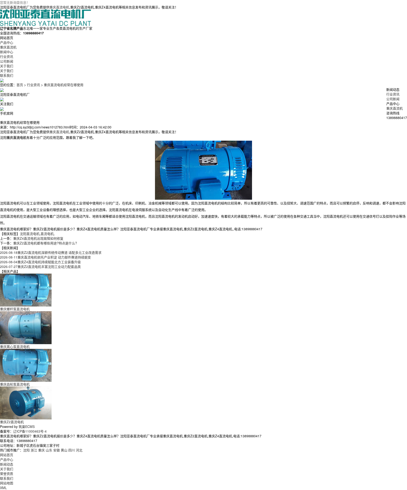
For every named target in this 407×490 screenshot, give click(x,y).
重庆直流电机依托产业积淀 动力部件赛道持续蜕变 (45, 257)
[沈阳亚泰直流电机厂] (45, 17)
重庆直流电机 (59, 7)
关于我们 (6, 468)
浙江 (34, 450)
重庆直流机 (394, 108)
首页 (19, 84)
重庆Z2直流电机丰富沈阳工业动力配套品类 (40, 266)
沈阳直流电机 (30, 233)
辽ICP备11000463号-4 (30, 431)
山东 (49, 450)
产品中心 (6, 459)
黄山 (64, 450)
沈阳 (26, 450)
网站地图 (6, 483)
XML (3, 487)
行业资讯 (33, 84)
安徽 (56, 450)
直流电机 (47, 233)
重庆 (41, 450)
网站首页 (6, 454)
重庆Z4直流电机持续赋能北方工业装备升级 (40, 261)
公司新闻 (392, 98)
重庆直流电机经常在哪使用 (63, 84)
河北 (79, 450)
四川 (71, 450)
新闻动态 (6, 464)
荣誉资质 (6, 473)
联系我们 (6, 478)
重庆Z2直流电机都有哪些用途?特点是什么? (45, 243)
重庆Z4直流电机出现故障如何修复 (38, 238)
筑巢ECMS (27, 426)
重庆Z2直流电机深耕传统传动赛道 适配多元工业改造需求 (51, 252)
